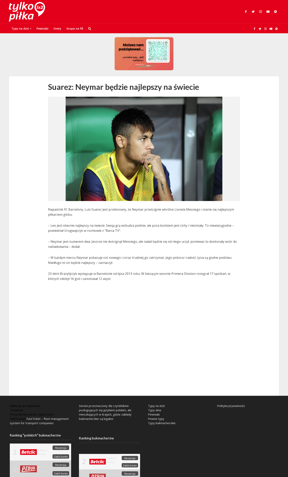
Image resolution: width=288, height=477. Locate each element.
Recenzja (60, 448)
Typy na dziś (20, 28)
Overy (57, 28)
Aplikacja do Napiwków (25, 406)
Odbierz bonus (43, 452)
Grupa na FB (74, 28)
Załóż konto (61, 456)
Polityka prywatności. (231, 406)
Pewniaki (42, 28)
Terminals (16, 410)
